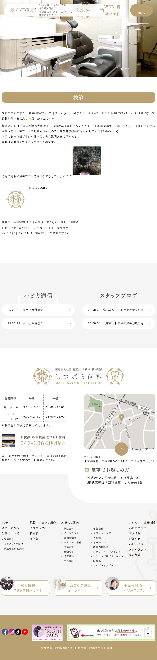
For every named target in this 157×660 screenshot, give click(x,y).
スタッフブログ (58, 228)
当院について (10, 533)
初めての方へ (10, 527)
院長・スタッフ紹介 (43, 522)
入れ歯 (97, 538)
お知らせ (135, 538)
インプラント (71, 533)
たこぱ (8, 233)
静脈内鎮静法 (100, 547)
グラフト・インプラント (107, 551)
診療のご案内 (70, 522)
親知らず (69, 551)
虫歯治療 (69, 547)
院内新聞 (135, 554)
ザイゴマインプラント (105, 565)
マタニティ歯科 (72, 542)
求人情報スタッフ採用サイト (27, 588)
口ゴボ (97, 561)
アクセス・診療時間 (142, 522)
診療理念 (9, 539)
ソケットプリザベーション (108, 556)
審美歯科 (98, 528)
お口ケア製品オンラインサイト (80, 588)
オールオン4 (100, 542)
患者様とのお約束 (14, 548)
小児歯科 (69, 561)
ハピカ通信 (136, 544)
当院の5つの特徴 (13, 544)
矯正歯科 (69, 556)
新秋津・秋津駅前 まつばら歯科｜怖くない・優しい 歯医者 (40, 222)
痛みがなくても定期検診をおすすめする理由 (121, 309)
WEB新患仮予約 (112, 10)
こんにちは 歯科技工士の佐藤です (43, 233)
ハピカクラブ (137, 527)
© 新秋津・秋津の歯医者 (57, 647)
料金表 (34, 533)
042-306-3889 (40, 443)
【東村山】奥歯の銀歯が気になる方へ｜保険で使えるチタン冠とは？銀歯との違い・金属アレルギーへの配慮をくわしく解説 (121, 323)
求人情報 (135, 533)
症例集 (34, 538)
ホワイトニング (102, 533)
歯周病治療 (70, 538)
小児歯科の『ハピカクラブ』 (133, 588)
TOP (5, 522)
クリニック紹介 (40, 527)
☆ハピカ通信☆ (25, 309)
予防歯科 (69, 528)
